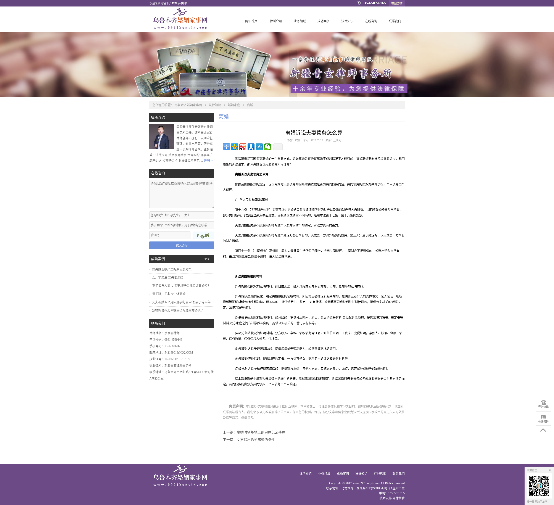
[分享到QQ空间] (234, 146)
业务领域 (300, 21)
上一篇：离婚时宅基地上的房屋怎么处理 (254, 432)
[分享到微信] (267, 146)
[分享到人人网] (251, 146)
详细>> (208, 160)
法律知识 (347, 21)
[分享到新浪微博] (242, 146)
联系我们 (395, 21)
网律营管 (399, 498)
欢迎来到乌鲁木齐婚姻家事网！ (169, 3)
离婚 (250, 105)
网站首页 (251, 21)
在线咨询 (397, 3)
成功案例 (323, 21)
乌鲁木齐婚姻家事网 (188, 105)
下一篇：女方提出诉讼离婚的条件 (249, 440)
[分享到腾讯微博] (259, 146)
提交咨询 (181, 245)
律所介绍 (276, 21)
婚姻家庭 (234, 105)
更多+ (207, 259)
